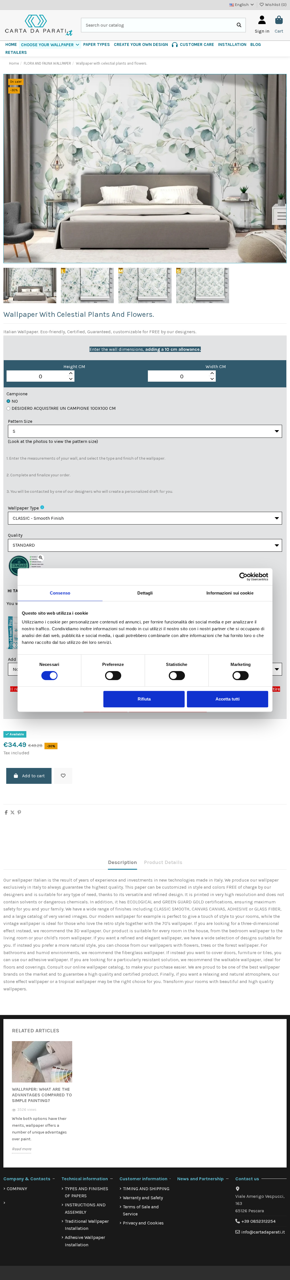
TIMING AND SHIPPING (146, 1188)
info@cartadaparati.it (263, 1232)
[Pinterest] (19, 812)
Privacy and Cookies (143, 1223)
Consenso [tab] (60, 593)
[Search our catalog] (239, 25)
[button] (50, 45)
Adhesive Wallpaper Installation (85, 1241)
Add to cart (33, 775)
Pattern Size (20, 421)
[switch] (113, 675)
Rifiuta (144, 699)
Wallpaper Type (23, 508)
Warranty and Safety (143, 1197)
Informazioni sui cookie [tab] (229, 593)
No (15, 401)
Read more (21, 1149)
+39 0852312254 (258, 1221)
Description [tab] (122, 862)
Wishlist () (275, 4)
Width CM (216, 366)
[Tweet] (12, 812)
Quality (15, 535)
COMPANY (17, 1188)
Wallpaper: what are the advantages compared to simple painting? (42, 1094)
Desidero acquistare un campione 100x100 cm (64, 408)
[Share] (6, 812)
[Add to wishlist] (63, 776)
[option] (42, 1101)
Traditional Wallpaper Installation (87, 1225)
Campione (17, 393)
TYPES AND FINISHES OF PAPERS (86, 1192)
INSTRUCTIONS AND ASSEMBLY (85, 1208)
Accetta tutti (228, 699)
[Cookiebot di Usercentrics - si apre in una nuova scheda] (243, 576)
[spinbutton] (40, 376)
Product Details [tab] (163, 862)
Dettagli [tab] (145, 593)
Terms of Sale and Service (141, 1210)
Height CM (74, 366)
